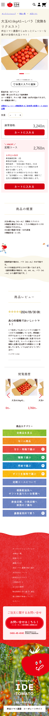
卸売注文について (20, 577)
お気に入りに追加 (26, 84)
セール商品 (24, 441)
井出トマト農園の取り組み (24, 568)
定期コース (17, 558)
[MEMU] (3, 5)
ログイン (16, 601)
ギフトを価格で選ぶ (24, 473)
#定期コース (38, 105)
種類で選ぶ (24, 457)
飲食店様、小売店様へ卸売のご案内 (24, 503)
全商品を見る (24, 432)
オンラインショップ (9, 13)
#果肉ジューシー (8, 105)
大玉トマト (33, 13)
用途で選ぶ (24, 465)
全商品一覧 (17, 553)
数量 (3, 114)
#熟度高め (19, 105)
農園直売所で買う (24, 513)
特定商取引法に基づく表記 (24, 591)
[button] (21, 73)
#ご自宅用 (28, 105)
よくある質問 (18, 587)
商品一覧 (22, 13)
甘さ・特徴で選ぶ (24, 449)
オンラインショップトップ (24, 549)
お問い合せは (24, 623)
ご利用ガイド (18, 582)
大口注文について (20, 572)
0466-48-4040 (17, 632)
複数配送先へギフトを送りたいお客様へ (24, 491)
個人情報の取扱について (23, 596)
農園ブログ (17, 563)
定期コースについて (24, 482)
